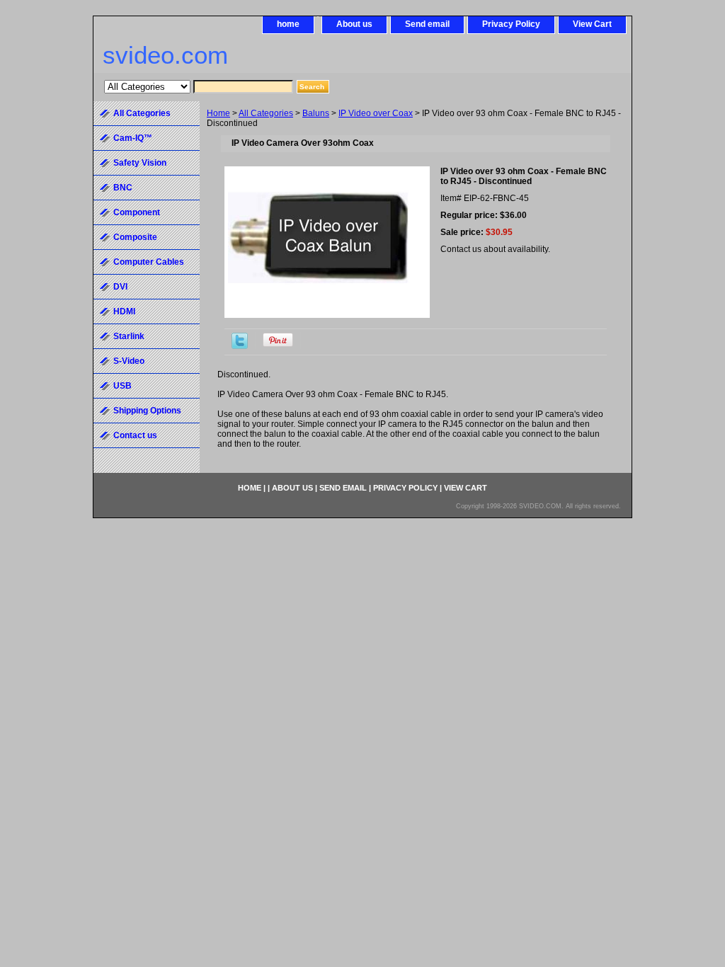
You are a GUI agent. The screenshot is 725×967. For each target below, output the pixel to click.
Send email (427, 24)
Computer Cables (148, 262)
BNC (122, 188)
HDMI (124, 311)
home (288, 24)
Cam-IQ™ (132, 138)
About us (354, 24)
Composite (135, 237)
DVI (120, 287)
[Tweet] (240, 346)
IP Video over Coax (375, 113)
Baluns (315, 113)
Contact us (135, 435)
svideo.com (165, 55)
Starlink (128, 336)
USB (122, 386)
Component (136, 212)
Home (218, 113)
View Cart (592, 24)
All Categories (266, 113)
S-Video (128, 361)
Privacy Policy (511, 24)
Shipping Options (147, 411)
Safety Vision (139, 163)
